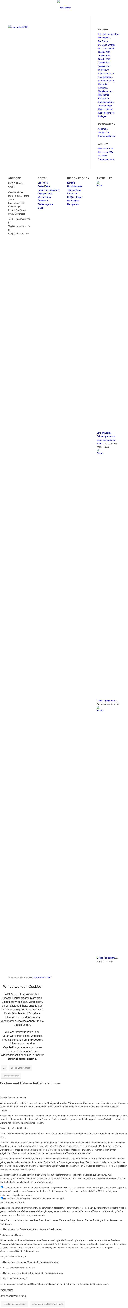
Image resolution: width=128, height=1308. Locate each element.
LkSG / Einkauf (74, 197)
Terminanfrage (105, 105)
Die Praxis (103, 41)
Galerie (41, 207)
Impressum (103, 69)
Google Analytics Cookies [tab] (12, 1202)
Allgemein (103, 128)
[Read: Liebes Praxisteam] (100, 453)
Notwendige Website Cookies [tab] (14, 1128)
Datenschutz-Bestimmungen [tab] (13, 1278)
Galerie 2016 (104, 59)
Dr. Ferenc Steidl (106, 48)
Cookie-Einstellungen (20, 1067)
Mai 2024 (102, 155)
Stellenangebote (106, 102)
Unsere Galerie (105, 109)
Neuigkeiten (104, 94)
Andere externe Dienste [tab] (11, 1234)
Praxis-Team (104, 98)
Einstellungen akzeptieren (14, 1303)
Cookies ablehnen (11, 1075)
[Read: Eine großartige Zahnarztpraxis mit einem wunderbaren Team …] (100, 185)
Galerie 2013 (104, 55)
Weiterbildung (44, 197)
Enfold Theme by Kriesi (41, 977)
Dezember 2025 (105, 148)
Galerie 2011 (104, 52)
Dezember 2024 (105, 152)
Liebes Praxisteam (106, 700)
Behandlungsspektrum (109, 34)
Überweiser (43, 200)
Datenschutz (104, 37)
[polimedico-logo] (64, 7)
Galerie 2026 (104, 66)
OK (4, 1067)
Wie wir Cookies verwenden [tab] (13, 1097)
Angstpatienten (45, 193)
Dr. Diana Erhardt (106, 44)
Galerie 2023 (104, 62)
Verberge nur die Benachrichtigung (47, 1303)
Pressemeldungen (107, 136)
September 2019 (106, 159)
